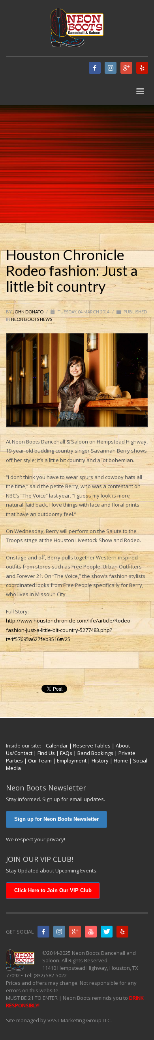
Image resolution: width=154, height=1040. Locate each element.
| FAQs (63, 753)
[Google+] (75, 931)
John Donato (28, 311)
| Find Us (43, 753)
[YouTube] (91, 931)
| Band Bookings (92, 753)
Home (121, 760)
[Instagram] (110, 68)
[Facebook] (95, 68)
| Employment (69, 760)
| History (97, 760)
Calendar (57, 745)
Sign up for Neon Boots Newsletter (56, 819)
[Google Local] (126, 68)
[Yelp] (142, 68)
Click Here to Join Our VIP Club (53, 890)
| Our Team (37, 760)
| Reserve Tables (89, 745)
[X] (107, 931)
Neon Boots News (31, 319)
